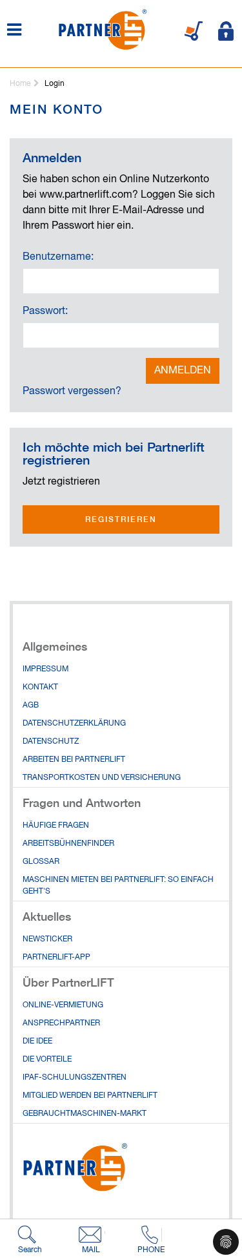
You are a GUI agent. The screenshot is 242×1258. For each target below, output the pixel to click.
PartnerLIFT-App (56, 957)
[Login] (226, 31)
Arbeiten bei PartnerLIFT (74, 760)
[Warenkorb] (193, 31)
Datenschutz (51, 742)
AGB (31, 705)
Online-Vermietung (63, 1005)
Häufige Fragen (56, 826)
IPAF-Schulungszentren (74, 1078)
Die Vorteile (47, 1060)
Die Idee (37, 1041)
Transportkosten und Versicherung (102, 778)
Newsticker (47, 939)
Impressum (45, 669)
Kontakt (40, 687)
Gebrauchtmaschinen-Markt (84, 1114)
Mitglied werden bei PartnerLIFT (90, 1096)
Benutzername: (58, 257)
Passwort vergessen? (72, 391)
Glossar (41, 862)
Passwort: (45, 311)
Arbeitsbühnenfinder (68, 844)
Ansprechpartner (61, 1023)
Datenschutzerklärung (74, 724)
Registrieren (121, 519)
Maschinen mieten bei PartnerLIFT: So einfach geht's (118, 886)
